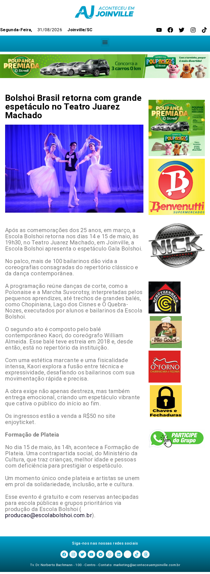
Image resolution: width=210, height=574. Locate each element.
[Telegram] (100, 554)
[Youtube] (159, 30)
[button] (105, 42)
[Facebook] (170, 30)
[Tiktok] (204, 30)
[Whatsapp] (109, 554)
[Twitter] (181, 30)
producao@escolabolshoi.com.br (48, 515)
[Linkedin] (118, 554)
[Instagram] (193, 30)
